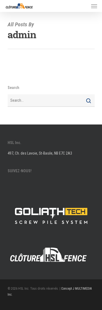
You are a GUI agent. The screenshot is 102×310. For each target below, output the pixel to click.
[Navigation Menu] (94, 6)
